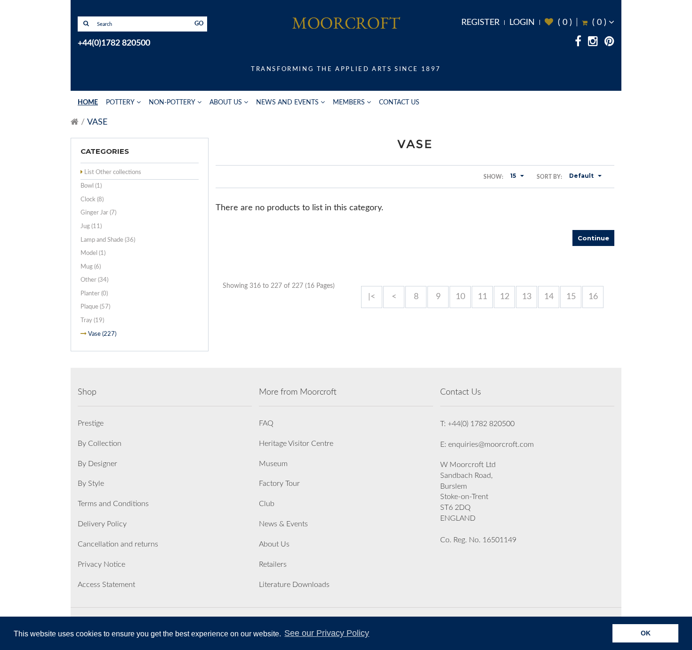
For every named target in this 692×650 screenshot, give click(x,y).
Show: (493, 177)
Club (266, 503)
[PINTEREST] (609, 43)
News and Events (287, 102)
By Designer (97, 464)
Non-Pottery (172, 102)
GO (199, 24)
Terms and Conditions (113, 503)
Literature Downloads (294, 584)
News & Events (283, 524)
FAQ (266, 423)
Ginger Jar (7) (98, 213)
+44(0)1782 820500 (114, 43)
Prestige (91, 423)
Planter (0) (94, 294)
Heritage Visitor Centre (296, 443)
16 (593, 297)
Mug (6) (90, 267)
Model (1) (92, 253)
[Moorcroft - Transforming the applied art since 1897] (346, 22)
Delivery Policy (102, 524)
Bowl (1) (91, 186)
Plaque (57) (95, 307)
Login (522, 22)
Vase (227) (102, 334)
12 (504, 297)
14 (549, 297)
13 (526, 297)
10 (460, 297)
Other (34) (94, 280)
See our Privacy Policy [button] (326, 633)
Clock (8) (92, 200)
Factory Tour (279, 483)
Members (349, 102)
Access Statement (106, 584)
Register (480, 22)
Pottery (120, 102)
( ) (558, 22)
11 (482, 297)
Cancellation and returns (118, 544)
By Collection (99, 443)
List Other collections (112, 172)
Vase (97, 122)
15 (571, 297)
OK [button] (646, 633)
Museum (273, 464)
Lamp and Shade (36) (107, 240)
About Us (225, 102)
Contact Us (399, 102)
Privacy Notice (101, 564)
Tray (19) (92, 320)
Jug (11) (91, 226)
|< (371, 297)
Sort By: (549, 177)
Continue (593, 238)
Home (88, 102)
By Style (91, 483)
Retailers (273, 564)
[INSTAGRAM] (593, 43)
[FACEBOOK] (578, 43)
